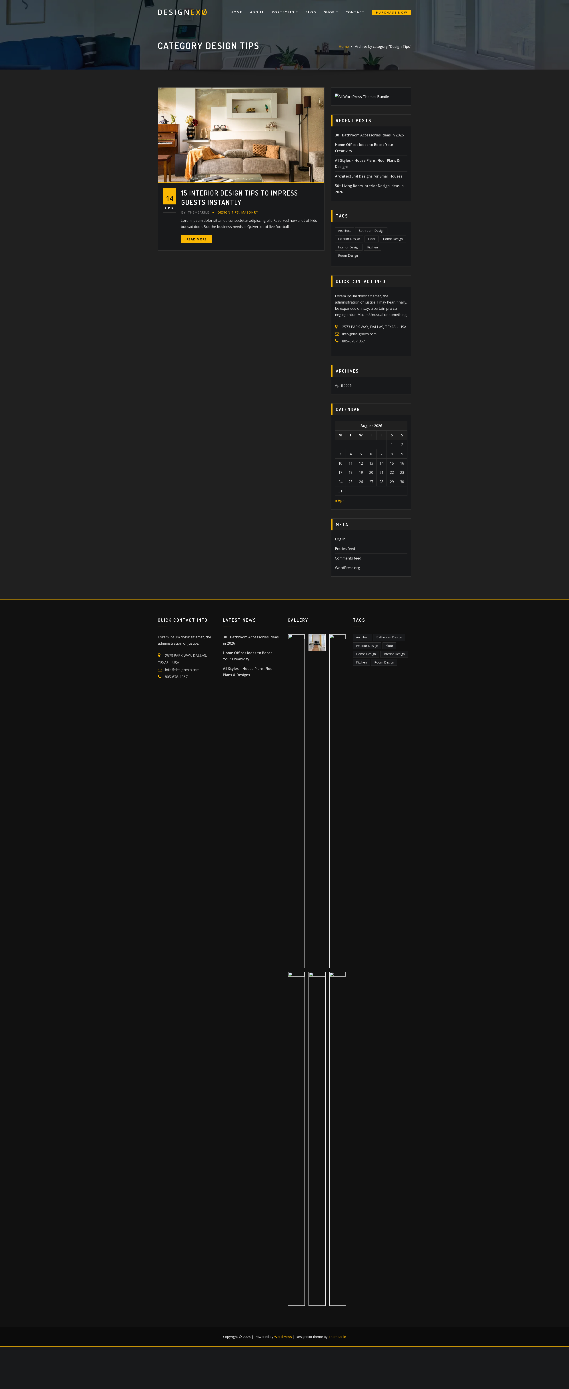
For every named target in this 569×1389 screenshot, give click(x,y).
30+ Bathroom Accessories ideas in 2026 (369, 135)
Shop (330, 12)
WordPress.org (347, 567)
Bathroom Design (371, 230)
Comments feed (348, 558)
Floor (371, 239)
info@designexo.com (359, 334)
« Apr (339, 500)
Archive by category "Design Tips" (383, 46)
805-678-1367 (353, 341)
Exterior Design (349, 239)
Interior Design (348, 247)
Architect (344, 230)
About (257, 12)
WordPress (283, 1336)
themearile (195, 212)
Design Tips (228, 212)
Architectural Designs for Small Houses (368, 176)
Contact (355, 12)
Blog (310, 12)
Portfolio (284, 12)
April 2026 (343, 385)
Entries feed (345, 548)
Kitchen (372, 247)
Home (236, 12)
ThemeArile (337, 1336)
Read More (196, 239)
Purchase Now (391, 12)
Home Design (393, 239)
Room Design (348, 255)
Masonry (249, 212)
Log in (340, 539)
